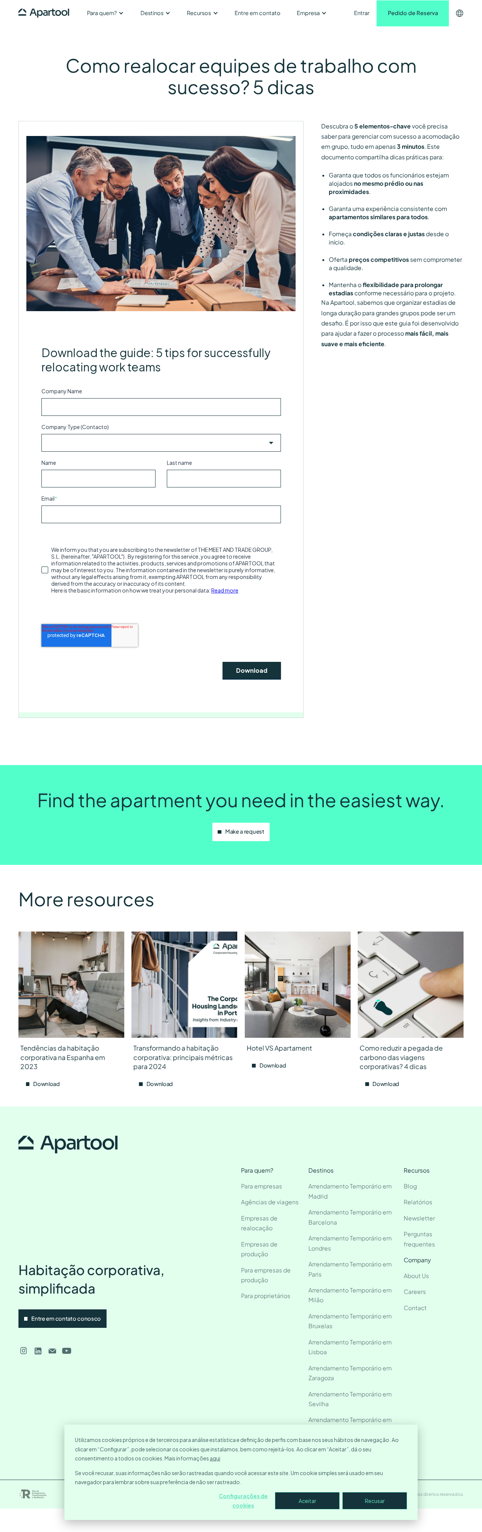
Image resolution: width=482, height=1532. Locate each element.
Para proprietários (265, 1295)
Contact (415, 1307)
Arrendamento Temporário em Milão (350, 1295)
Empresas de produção (259, 1249)
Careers (415, 1291)
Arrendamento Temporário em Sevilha (350, 1399)
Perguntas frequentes (419, 1239)
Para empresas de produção (266, 1275)
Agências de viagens (270, 1201)
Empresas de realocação (259, 1223)
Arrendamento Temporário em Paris (350, 1269)
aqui (215, 1458)
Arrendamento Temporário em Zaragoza (350, 1373)
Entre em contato (258, 12)
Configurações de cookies (243, 1500)
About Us (416, 1275)
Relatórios (418, 1201)
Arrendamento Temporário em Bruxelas (350, 1321)
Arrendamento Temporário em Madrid (350, 1191)
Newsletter (419, 1218)
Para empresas (261, 1186)
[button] (105, 13)
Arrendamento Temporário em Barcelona (350, 1217)
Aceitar (307, 1500)
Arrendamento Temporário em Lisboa (350, 1347)
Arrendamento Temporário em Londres (350, 1243)
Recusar (375, 1500)
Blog (410, 1186)
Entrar (361, 12)
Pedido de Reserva (413, 12)
